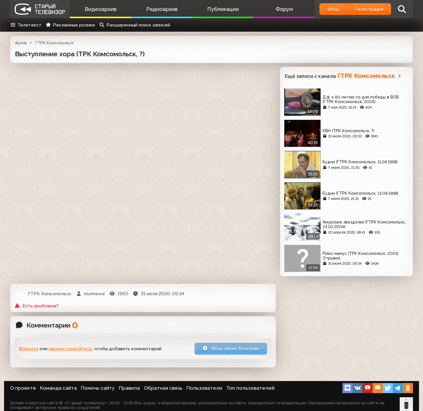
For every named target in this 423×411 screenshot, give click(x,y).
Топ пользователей (250, 388)
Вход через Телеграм (234, 348)
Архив (21, 43)
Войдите (29, 348)
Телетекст (29, 25)
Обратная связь (163, 388)
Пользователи (204, 388)
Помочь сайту (98, 388)
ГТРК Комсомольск (54, 43)
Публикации (223, 9)
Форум (284, 9)
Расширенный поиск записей (138, 25)
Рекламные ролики (74, 25)
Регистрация (369, 9)
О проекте (23, 388)
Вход (333, 9)
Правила (129, 388)
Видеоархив (101, 9)
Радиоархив (162, 9)
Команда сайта (58, 388)
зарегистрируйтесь (70, 348)
